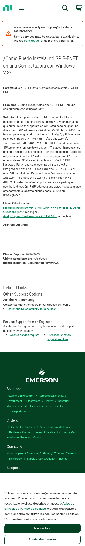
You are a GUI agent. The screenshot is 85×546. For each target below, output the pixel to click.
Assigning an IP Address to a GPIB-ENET (30, 216)
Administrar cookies (42, 539)
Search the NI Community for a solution (31, 309)
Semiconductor (54, 406)
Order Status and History (55, 427)
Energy (49, 400)
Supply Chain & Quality (41, 458)
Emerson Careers (65, 453)
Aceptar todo (42, 528)
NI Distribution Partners (21, 427)
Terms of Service (44, 432)
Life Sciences (32, 406)
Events (63, 458)
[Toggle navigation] (22, 8)
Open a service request (24, 335)
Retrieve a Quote (19, 432)
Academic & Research (20, 395)
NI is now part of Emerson (22, 453)
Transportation (18, 411)
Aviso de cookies (34, 508)
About (46, 453)
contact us (31, 40)
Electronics (33, 400)
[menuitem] (65, 8)
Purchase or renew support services (59, 337)
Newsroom (15, 458)
